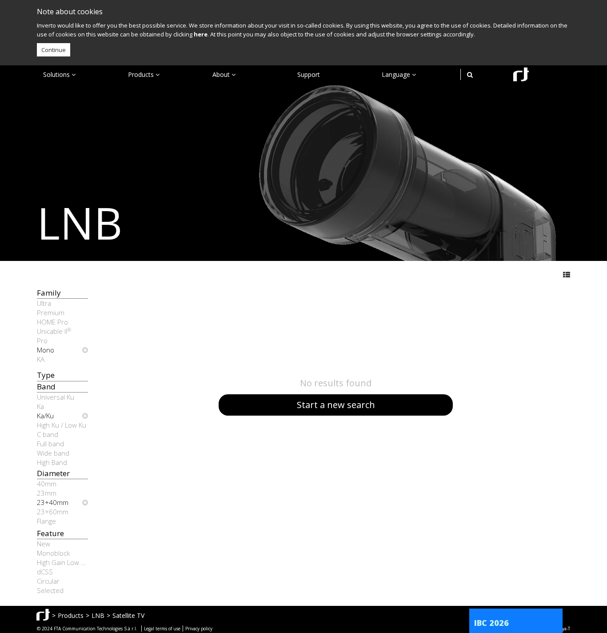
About (222, 74)
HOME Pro (52, 321)
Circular (48, 581)
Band (46, 386)
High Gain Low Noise (62, 562)
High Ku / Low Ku (61, 425)
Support (308, 74)
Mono (45, 349)
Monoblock (53, 553)
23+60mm (52, 511)
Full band (50, 443)
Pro (42, 340)
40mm (46, 483)
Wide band (53, 453)
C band (47, 434)
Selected (50, 590)
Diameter (53, 473)
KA (40, 359)
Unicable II (54, 331)
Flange (46, 521)
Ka (40, 406)
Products (142, 74)
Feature (50, 533)
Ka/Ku (45, 415)
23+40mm (52, 502)
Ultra (44, 303)
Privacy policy (198, 628)
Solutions (57, 74)
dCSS (45, 571)
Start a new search (336, 405)
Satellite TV (128, 615)
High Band (52, 462)
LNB (98, 615)
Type (46, 375)
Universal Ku (55, 397)
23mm (46, 493)
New (43, 543)
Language (397, 74)
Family (49, 293)
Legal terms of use (162, 628)
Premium (50, 312)
